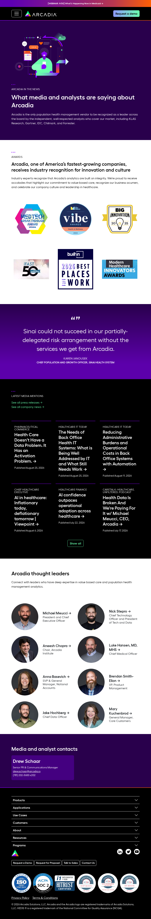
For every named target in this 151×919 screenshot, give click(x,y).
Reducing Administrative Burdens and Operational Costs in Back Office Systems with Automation (119, 448)
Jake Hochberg (54, 713)
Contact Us (88, 862)
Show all (75, 543)
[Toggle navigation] (16, 13)
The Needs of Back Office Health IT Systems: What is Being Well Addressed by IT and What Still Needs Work (75, 451)
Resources (19, 837)
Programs (19, 845)
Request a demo (126, 13)
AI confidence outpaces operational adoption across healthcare (75, 505)
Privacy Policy (20, 897)
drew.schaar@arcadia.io (27, 771)
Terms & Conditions (45, 897)
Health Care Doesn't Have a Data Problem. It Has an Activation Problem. (30, 448)
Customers (20, 822)
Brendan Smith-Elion (121, 678)
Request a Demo (22, 862)
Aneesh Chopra (55, 646)
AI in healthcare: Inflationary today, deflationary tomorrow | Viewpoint (30, 510)
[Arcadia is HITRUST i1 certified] (65, 882)
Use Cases (20, 815)
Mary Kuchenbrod (118, 711)
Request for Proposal (48, 862)
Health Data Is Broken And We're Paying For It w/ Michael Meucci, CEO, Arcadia (119, 510)
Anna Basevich (54, 677)
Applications (21, 807)
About (17, 830)
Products (19, 800)
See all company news (26, 406)
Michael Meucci (55, 613)
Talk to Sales (71, 862)
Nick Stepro (118, 611)
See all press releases (25, 402)
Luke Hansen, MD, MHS (123, 647)
